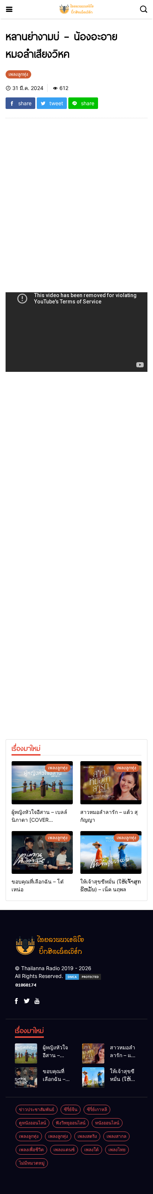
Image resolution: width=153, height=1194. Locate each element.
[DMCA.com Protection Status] (83, 976)
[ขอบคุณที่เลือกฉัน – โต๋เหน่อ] (42, 852)
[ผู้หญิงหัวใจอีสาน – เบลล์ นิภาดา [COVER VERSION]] (42, 782)
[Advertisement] (76, 209)
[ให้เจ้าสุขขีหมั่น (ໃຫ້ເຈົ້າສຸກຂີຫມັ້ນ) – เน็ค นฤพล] (110, 852)
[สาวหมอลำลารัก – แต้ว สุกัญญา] (110, 782)
